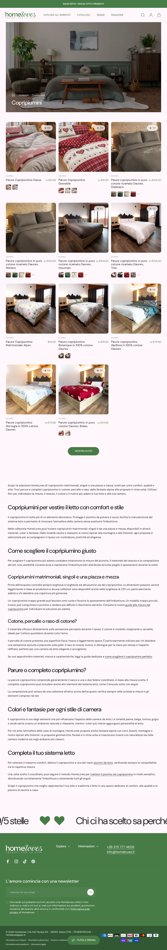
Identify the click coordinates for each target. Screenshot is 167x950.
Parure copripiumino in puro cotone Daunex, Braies (77, 424)
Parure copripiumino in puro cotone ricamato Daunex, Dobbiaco (129, 183)
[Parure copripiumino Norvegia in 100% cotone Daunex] (31, 390)
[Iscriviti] (90, 892)
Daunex (9, 176)
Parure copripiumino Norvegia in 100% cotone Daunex (22, 426)
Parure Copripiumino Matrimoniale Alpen (19, 343)
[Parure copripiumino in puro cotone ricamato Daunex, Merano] (31, 228)
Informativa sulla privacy (38, 940)
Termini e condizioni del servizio (64, 940)
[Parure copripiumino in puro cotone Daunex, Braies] (84, 390)
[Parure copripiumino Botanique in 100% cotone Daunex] (84, 309)
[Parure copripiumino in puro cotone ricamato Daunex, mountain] (84, 228)
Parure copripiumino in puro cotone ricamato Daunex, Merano (24, 264)
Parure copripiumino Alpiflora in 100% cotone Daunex (127, 345)
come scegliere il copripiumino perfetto (128, 656)
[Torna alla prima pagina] (13, 95)
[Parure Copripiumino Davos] (31, 147)
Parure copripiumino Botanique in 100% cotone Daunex (76, 345)
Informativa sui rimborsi (16, 940)
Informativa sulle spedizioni (17, 944)
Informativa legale (38, 944)
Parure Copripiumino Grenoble (72, 181)
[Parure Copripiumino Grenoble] (84, 147)
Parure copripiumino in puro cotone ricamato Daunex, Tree (129, 264)
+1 (138, 194)
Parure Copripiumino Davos (23, 180)
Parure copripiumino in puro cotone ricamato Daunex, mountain (77, 264)
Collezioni (23, 95)
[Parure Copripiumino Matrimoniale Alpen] (31, 309)
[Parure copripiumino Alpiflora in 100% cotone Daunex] (136, 309)
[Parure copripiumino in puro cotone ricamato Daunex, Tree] (136, 228)
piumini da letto (103, 762)
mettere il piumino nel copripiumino (111, 774)
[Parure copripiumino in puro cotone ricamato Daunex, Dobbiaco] (136, 147)
